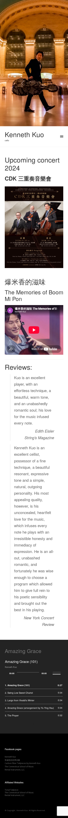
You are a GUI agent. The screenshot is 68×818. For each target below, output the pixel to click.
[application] (34, 673)
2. (19, 692)
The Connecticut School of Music (19, 766)
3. (19, 700)
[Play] (8, 672)
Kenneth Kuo (24, 134)
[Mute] (49, 672)
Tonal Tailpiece (11, 790)
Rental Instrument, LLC (15, 795)
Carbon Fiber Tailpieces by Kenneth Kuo (22, 763)
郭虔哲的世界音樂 (12, 760)
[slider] (57, 673)
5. (12, 715)
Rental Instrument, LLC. (15, 769)
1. (17, 685)
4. (29, 707)
